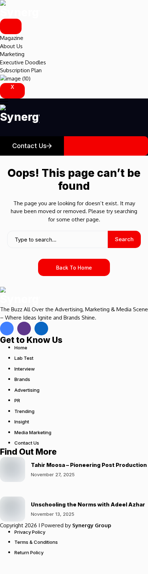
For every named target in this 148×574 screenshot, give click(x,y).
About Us (11, 46)
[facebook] (7, 328)
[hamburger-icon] (11, 26)
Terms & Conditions (36, 542)
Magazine (11, 38)
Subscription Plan (21, 70)
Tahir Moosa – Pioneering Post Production (89, 465)
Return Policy (28, 552)
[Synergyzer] (20, 9)
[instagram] (24, 328)
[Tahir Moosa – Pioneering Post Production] (12, 469)
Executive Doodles (23, 62)
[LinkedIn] (41, 328)
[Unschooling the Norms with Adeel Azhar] (12, 509)
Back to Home (74, 268)
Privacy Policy (29, 532)
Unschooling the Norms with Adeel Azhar (88, 504)
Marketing (12, 54)
